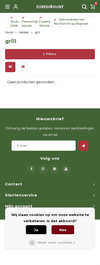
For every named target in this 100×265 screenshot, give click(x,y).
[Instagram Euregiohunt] (42, 169)
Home (9, 32)
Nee (62, 230)
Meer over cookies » (56, 242)
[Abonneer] (83, 145)
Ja (36, 230)
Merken (24, 32)
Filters (51, 54)
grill (37, 32)
